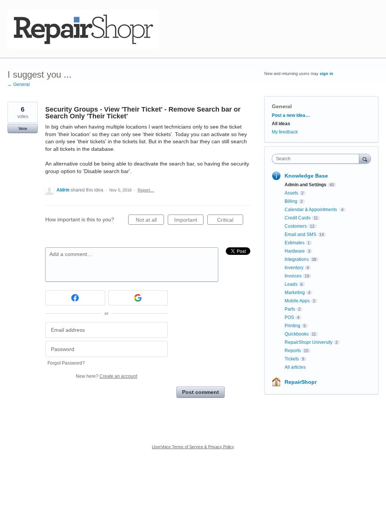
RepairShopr (301, 382)
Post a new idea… (291, 115)
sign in (326, 73)
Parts (290, 309)
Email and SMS (300, 234)
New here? (106, 376)
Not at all (150, 221)
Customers (296, 226)
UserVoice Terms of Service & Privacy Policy (193, 446)
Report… (146, 190)
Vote (22, 128)
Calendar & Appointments (311, 209)
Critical (230, 221)
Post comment (200, 392)
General (282, 106)
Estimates (295, 242)
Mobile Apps (297, 300)
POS (289, 317)
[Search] (365, 158)
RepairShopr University (308, 342)
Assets (291, 193)
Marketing (295, 292)
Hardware (295, 251)
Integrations (297, 259)
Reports (293, 350)
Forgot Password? (66, 363)
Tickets (292, 359)
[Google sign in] (138, 297)
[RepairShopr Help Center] (83, 29)
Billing (291, 201)
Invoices (293, 276)
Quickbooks (297, 334)
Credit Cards (298, 218)
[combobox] (317, 158)
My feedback (285, 132)
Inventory (294, 267)
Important (189, 221)
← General (19, 84)
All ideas (281, 123)
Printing (292, 325)
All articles (295, 367)
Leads (291, 284)
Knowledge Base (306, 176)
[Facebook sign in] (75, 297)
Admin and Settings (305, 184)
